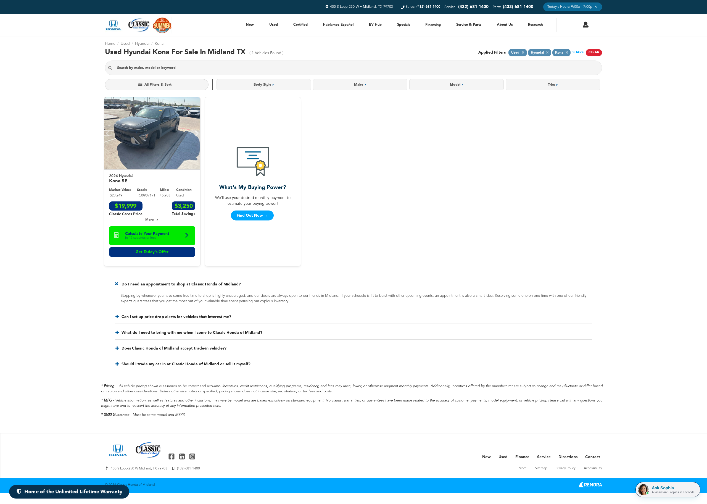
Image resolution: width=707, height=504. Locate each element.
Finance (522, 457)
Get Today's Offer (152, 252)
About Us (505, 25)
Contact (592, 457)
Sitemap (541, 468)
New (250, 25)
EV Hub (375, 25)
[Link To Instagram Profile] (192, 456)
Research (535, 25)
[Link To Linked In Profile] (182, 456)
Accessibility (593, 468)
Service (544, 457)
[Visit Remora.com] (590, 486)
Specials (403, 25)
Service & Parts (468, 25)
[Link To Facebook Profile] (172, 456)
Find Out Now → (252, 215)
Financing (433, 25)
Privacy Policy (565, 468)
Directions (567, 457)
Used (273, 25)
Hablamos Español (338, 25)
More (149, 220)
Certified (300, 25)
